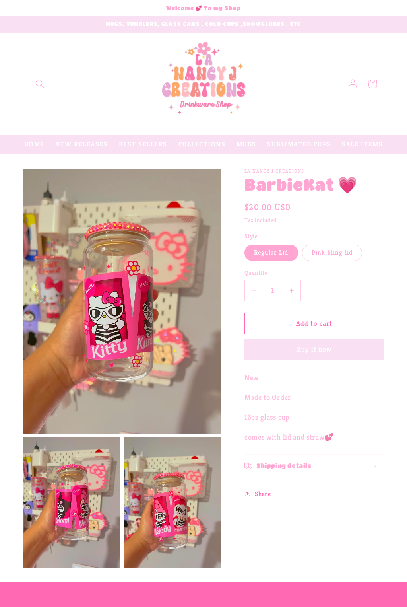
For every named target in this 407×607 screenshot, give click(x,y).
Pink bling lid (332, 252)
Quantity (255, 272)
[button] (40, 84)
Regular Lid (271, 252)
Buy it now (314, 349)
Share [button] (263, 494)
